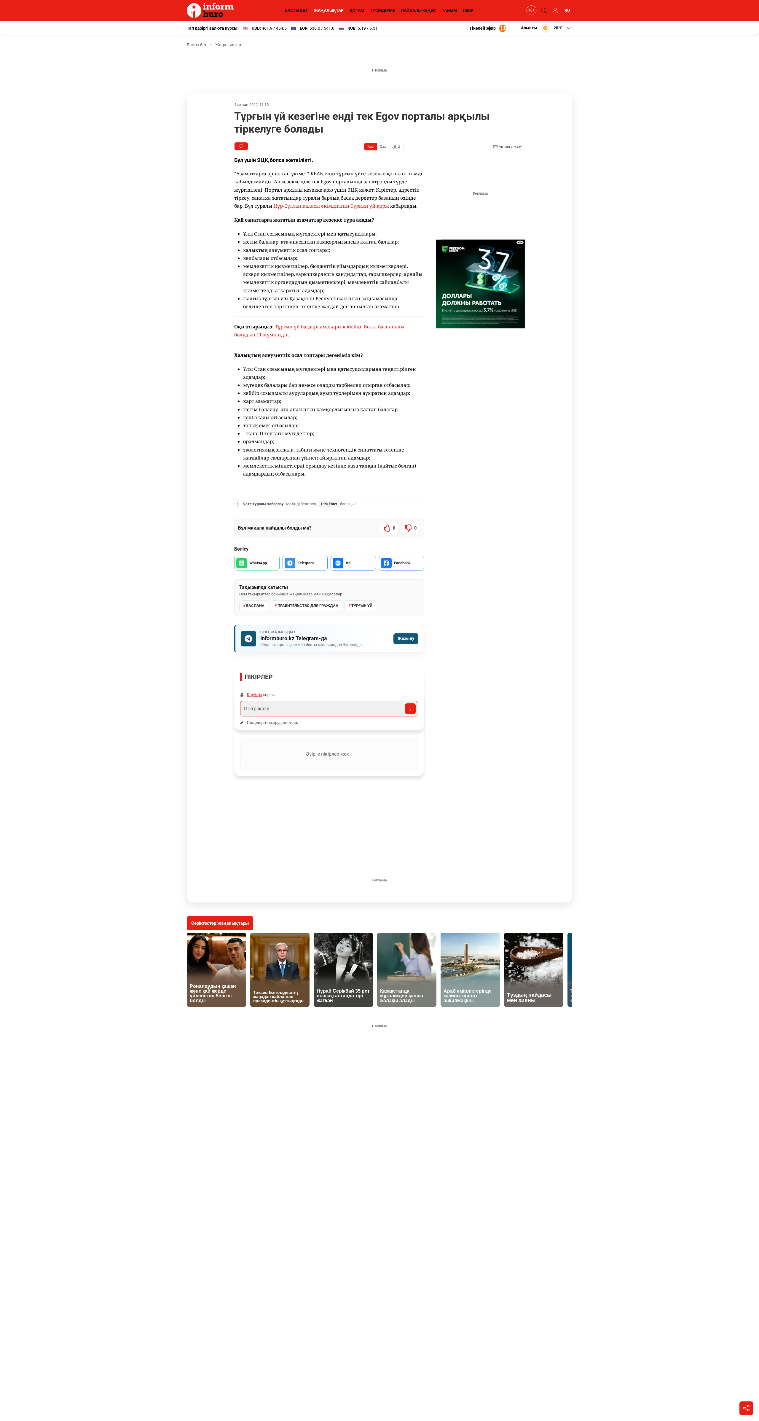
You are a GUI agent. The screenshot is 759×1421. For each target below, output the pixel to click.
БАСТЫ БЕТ (296, 10)
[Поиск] (542, 10)
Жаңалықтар (228, 44)
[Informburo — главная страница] (212, 10)
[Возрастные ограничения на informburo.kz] (531, 10)
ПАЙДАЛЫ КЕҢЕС (418, 10)
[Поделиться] (746, 1408)
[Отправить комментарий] (410, 708)
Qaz (383, 146)
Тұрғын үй (361, 605)
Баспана (255, 605)
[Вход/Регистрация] (554, 10)
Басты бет (197, 44)
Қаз (370, 146)
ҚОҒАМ (357, 10)
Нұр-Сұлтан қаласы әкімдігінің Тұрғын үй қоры (331, 206)
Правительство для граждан (308, 605)
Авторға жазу (510, 146)
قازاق (396, 146)
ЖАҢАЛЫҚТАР (329, 10)
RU (567, 10)
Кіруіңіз (254, 694)
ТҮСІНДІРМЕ (382, 10)
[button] (546, 28)
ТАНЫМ (449, 10)
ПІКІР (468, 10)
